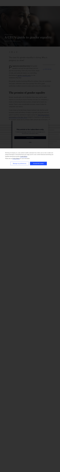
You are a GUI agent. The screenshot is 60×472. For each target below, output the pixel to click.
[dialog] (30, 158)
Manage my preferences (19, 163)
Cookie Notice (23, 156)
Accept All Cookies (38, 163)
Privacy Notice (16, 158)
